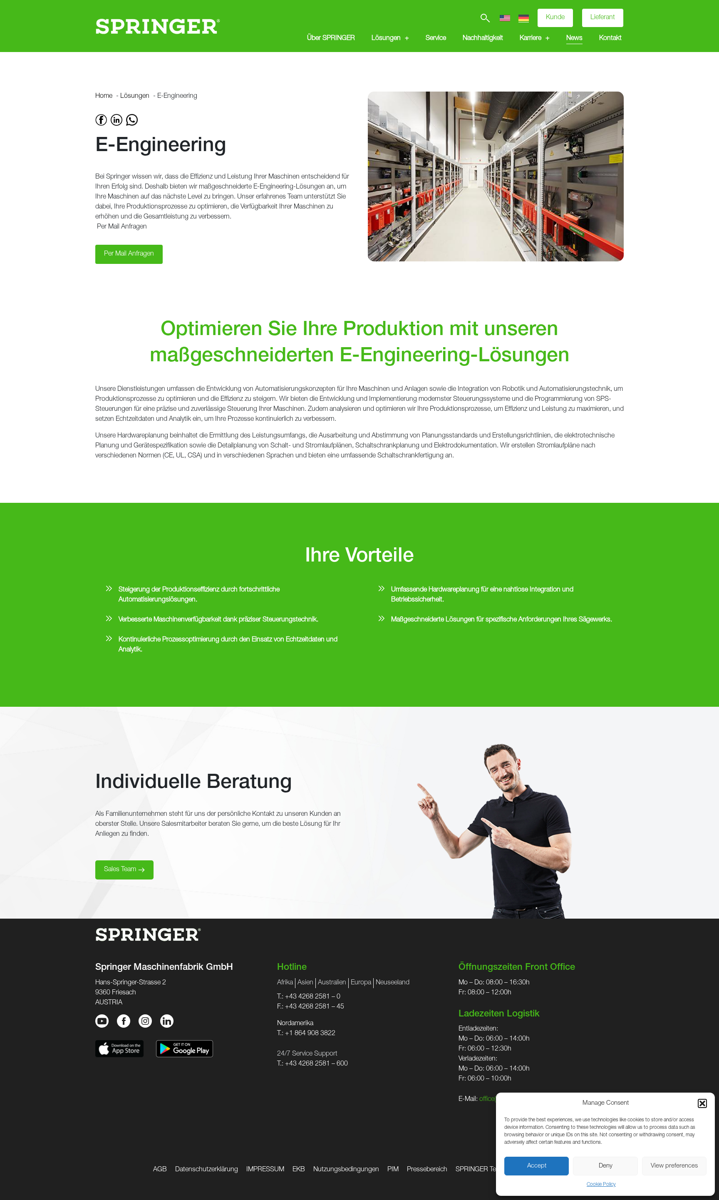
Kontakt (610, 38)
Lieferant (602, 18)
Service (436, 38)
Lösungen (386, 38)
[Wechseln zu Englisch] (505, 18)
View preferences (674, 1166)
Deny (605, 1166)
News (574, 38)
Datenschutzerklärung (206, 1170)
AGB (160, 1170)
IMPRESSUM (265, 1170)
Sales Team (120, 870)
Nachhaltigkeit (483, 38)
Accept (536, 1166)
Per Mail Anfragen (121, 227)
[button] (702, 1103)
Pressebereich (427, 1170)
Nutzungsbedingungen (346, 1170)
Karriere (530, 38)
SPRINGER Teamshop (487, 1170)
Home (103, 96)
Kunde (555, 18)
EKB (299, 1170)
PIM (393, 1170)
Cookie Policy (601, 1184)
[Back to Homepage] (157, 26)
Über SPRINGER (331, 38)
